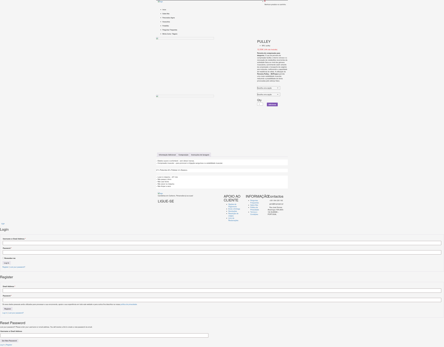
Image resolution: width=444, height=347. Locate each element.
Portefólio (165, 26)
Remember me (9, 258)
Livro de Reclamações (233, 219)
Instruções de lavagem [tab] (200, 155)
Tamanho (260, 91)
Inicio (164, 9)
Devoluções (232, 211)
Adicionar (272, 104)
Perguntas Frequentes (169, 30)
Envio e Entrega (234, 209)
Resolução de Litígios (233, 214)
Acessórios (166, 22)
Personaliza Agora (168, 18)
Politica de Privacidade (254, 208)
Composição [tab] (183, 155)
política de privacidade (128, 304)
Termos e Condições (254, 213)
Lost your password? (17, 267)
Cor (259, 84)
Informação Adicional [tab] (167, 155)
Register (5, 267)
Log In (4, 313)
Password (7, 248)
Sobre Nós (166, 13)
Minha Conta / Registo (169, 34)
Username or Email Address (14, 239)
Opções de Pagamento (232, 205)
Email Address (9, 286)
